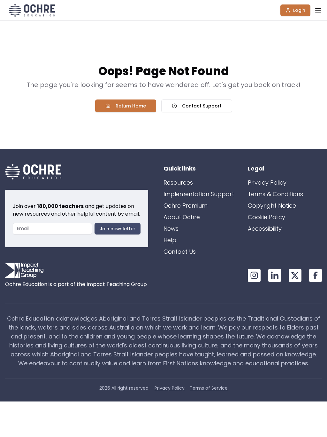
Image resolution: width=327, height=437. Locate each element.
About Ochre (182, 217)
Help (170, 240)
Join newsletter (117, 229)
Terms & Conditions (275, 194)
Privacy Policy (267, 183)
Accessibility (265, 229)
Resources (178, 183)
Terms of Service (209, 388)
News (171, 229)
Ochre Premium (186, 206)
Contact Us (180, 252)
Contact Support (202, 106)
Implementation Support (199, 194)
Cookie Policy (266, 217)
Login (299, 10)
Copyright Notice (272, 206)
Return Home (131, 106)
